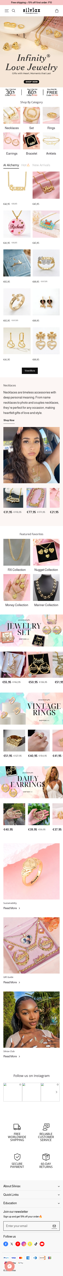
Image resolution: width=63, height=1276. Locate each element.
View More (30, 370)
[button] (6, 10)
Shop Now (9, 420)
